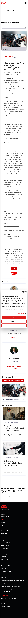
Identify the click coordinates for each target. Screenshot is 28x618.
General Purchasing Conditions (9, 598)
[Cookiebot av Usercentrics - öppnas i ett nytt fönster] (21, 292)
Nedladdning (4, 568)
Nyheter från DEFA (6, 566)
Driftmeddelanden (6, 542)
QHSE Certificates (6, 530)
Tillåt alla (14, 317)
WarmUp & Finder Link (7, 592)
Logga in (21, 3)
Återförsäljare (4, 554)
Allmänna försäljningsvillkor (8, 589)
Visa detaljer (21, 313)
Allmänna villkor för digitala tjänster (10, 586)
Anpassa (13, 321)
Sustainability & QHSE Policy (8, 528)
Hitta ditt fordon (5, 559)
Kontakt (3, 522)
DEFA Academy (5, 548)
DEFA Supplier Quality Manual (9, 601)
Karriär (3, 525)
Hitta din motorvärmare (7, 551)
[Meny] (25, 3)
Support (3, 540)
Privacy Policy (4, 578)
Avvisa (14, 325)
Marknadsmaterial (6, 571)
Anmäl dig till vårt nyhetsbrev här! (14, 496)
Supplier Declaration (6, 604)
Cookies (3, 583)
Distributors (4, 556)
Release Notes (5, 545)
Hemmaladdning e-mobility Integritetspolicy (12, 580)
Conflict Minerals (5, 606)
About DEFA (4, 533)
